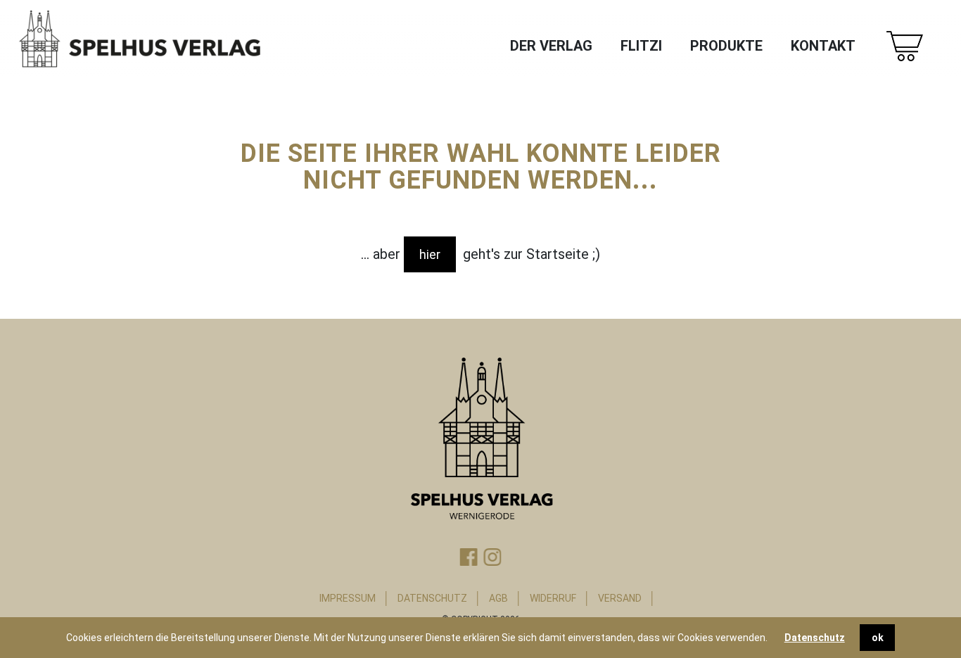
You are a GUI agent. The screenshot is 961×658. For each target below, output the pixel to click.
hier (429, 254)
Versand (620, 598)
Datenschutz (814, 637)
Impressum (347, 598)
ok (878, 637)
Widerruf (553, 598)
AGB (498, 598)
